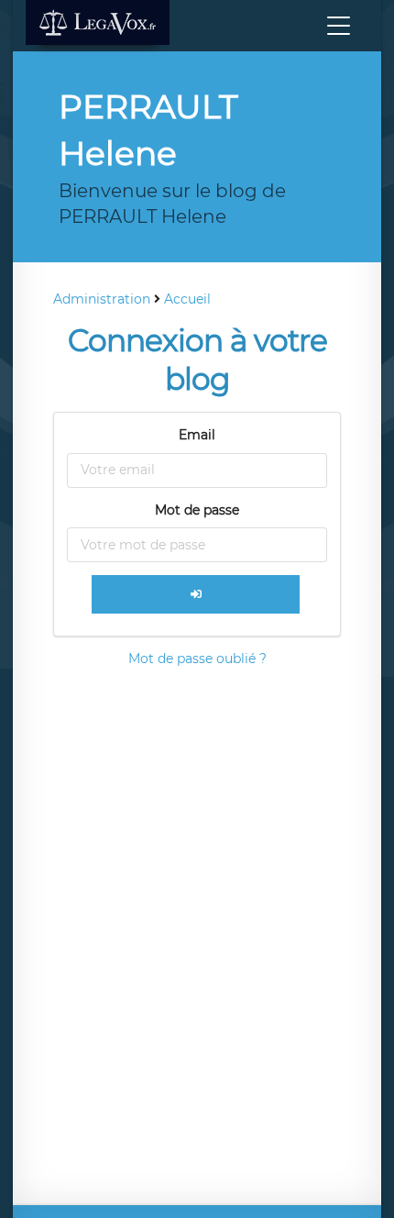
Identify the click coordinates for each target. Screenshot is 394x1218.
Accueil (187, 299)
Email (197, 434)
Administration (101, 299)
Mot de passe (197, 510)
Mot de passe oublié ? (197, 658)
